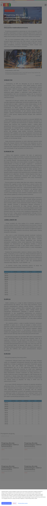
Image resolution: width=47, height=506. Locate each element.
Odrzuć (14, 503)
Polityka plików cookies (23, 503)
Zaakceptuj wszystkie (6, 503)
